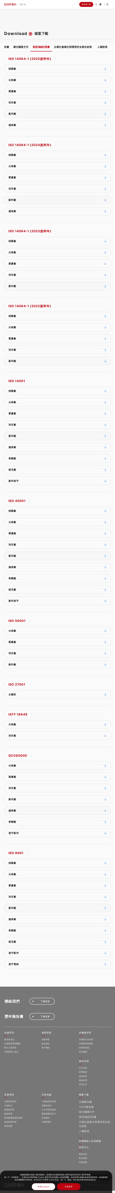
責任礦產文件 (20, 46)
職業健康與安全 (49, 1113)
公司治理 (83, 1068)
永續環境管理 (10, 1101)
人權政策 (102, 46)
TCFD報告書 (86, 1106)
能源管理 (8, 1113)
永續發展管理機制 (12, 1043)
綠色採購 (8, 1126)
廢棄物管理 (9, 1109)
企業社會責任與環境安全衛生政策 (73, 46)
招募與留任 (47, 1105)
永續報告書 (85, 1101)
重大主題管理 (10, 1047)
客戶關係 (46, 1047)
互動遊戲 (83, 1162)
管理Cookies (44, 1187)
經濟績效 (83, 1072)
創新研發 (46, 1039)
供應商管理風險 (86, 1043)
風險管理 (83, 1080)
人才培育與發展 (49, 1109)
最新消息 (83, 1154)
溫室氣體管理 (10, 1122)
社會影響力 (47, 1122)
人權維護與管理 (49, 1101)
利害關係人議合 (11, 1051)
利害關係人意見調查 (90, 1141)
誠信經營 (83, 1076)
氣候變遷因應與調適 (13, 1118)
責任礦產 (83, 1051)
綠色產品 (46, 1043)
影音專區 (83, 1158)
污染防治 (8, 1105)
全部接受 (69, 1187)
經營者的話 (9, 1039)
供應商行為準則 (86, 1039)
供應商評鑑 (84, 1047)
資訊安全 (83, 1084)
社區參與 (46, 1118)
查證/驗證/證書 (41, 46)
